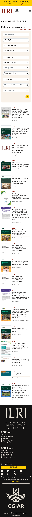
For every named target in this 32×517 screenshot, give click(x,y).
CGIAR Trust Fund (16, 481)
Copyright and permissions (15, 512)
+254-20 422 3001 (7, 440)
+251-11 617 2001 (7, 456)
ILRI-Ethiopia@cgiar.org (8, 457)
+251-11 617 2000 (7, 454)
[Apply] (27, 96)
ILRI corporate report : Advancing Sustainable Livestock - (16, 3)
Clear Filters (25, 29)
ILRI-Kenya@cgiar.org (8, 442)
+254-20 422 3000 (7, 438)
